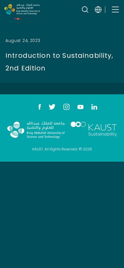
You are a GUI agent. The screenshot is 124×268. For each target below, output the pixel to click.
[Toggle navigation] (115, 9)
